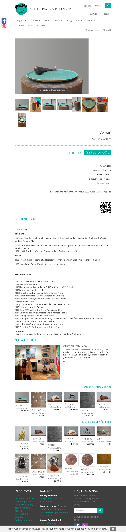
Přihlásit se (93, 30)
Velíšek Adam (101, 139)
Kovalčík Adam (22, 446)
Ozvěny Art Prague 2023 (75, 345)
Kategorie (20, 20)
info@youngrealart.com (51, 498)
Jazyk (107, 13)
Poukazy (91, 20)
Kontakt (41, 25)
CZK (95, 13)
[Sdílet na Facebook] (4, 20)
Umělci (34, 20)
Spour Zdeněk (71, 471)
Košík (108, 30)
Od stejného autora (97, 387)
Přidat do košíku (99, 152)
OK (113, 529)
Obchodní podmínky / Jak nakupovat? (24, 500)
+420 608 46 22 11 (49, 501)
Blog (69, 20)
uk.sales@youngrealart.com (53, 523)
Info (78, 20)
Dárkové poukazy (23, 520)
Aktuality (58, 20)
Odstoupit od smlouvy (21, 515)
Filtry (47, 20)
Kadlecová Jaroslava (57, 478)
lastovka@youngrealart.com (54, 512)
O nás (17, 495)
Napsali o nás (24, 25)
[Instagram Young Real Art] (4, 25)
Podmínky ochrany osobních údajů (24, 506)
